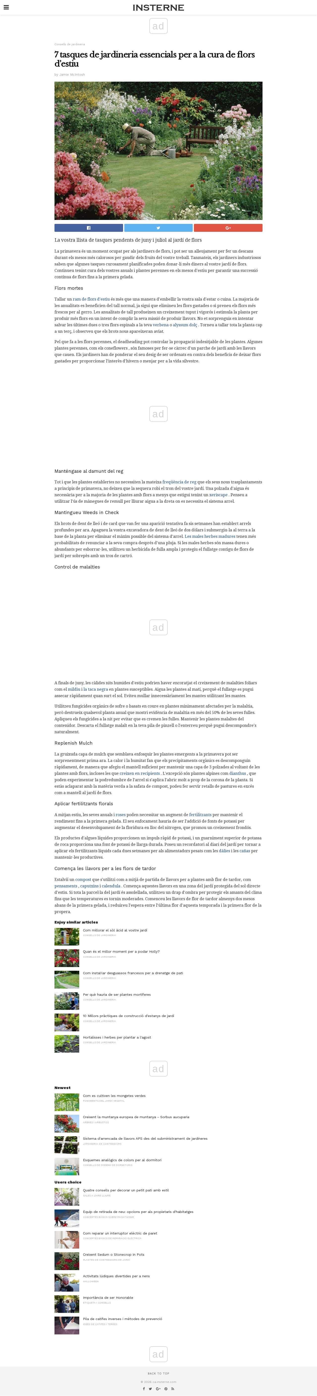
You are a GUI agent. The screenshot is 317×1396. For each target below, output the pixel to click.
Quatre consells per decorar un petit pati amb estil (126, 1190)
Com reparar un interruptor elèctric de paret (120, 1233)
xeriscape (218, 495)
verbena (161, 325)
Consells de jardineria (69, 44)
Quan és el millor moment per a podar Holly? (121, 951)
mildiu (74, 689)
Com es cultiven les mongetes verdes (114, 1096)
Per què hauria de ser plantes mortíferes (117, 994)
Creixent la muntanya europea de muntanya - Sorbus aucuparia (136, 1117)
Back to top (158, 1373)
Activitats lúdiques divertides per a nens (116, 1276)
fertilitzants (200, 814)
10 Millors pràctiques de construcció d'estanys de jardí (128, 1016)
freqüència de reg (179, 482)
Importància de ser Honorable (108, 1298)
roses (121, 814)
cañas (244, 851)
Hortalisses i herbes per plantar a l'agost (117, 1037)
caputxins (89, 886)
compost (83, 879)
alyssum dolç (185, 325)
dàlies (224, 851)
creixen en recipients (140, 773)
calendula (111, 886)
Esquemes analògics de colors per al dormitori (122, 1160)
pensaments (65, 886)
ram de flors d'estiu (91, 299)
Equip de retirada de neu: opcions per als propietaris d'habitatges (138, 1212)
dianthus (237, 773)
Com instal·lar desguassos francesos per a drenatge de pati (133, 973)
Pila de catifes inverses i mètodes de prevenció (122, 1319)
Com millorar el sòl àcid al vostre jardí (115, 930)
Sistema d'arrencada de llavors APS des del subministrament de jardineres (145, 1138)
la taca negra (95, 689)
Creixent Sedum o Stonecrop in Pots (113, 1254)
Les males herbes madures (210, 536)
